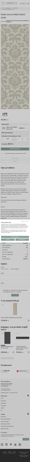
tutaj (11, 232)
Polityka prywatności (25, 221)
